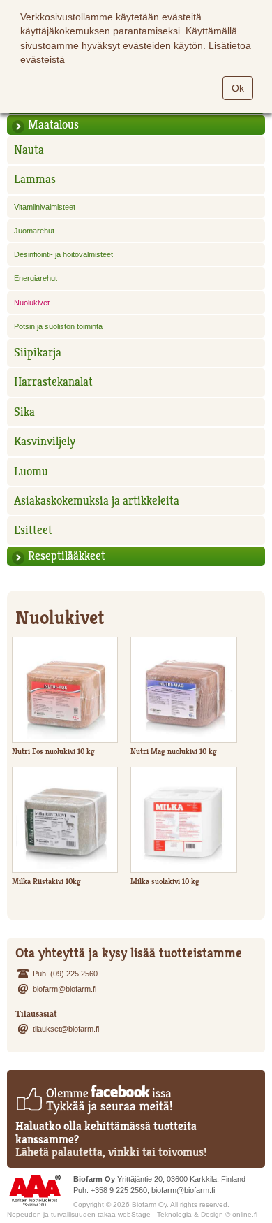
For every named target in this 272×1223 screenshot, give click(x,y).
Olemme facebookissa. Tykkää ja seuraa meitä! (93, 1099)
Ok (238, 88)
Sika (24, 412)
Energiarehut (35, 278)
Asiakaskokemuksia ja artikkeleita (96, 500)
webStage (134, 1214)
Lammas (35, 179)
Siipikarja (37, 352)
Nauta (29, 150)
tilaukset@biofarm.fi (66, 1029)
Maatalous (53, 124)
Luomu (31, 471)
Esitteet (33, 530)
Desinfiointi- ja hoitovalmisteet (63, 254)
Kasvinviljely (44, 441)
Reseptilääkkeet (66, 556)
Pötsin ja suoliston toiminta (58, 326)
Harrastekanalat (53, 382)
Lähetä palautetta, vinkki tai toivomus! (111, 1152)
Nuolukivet (32, 302)
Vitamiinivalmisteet (44, 207)
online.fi (244, 1214)
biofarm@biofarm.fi (64, 989)
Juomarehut (34, 230)
